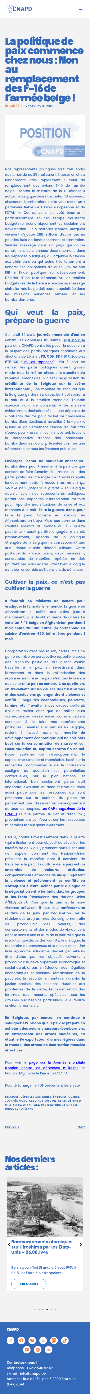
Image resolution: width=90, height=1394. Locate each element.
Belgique (12, 1097)
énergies (60, 1097)
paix (36, 1105)
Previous (12, 1127)
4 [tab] (47, 1309)
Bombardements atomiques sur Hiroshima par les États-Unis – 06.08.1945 (41, 1247)
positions (45, 106)
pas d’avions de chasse (59, 1105)
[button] (9, 1244)
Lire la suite (29, 1284)
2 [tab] (39, 1309)
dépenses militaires (36, 1097)
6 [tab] (55, 1309)
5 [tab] (51, 1309)
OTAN (27, 1105)
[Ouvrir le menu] (80, 8)
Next (81, 1127)
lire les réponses (38, 362)
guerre (73, 1097)
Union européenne (19, 1109)
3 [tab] (43, 1309)
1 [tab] (34, 1309)
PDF (40, 1085)
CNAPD (31, 106)
